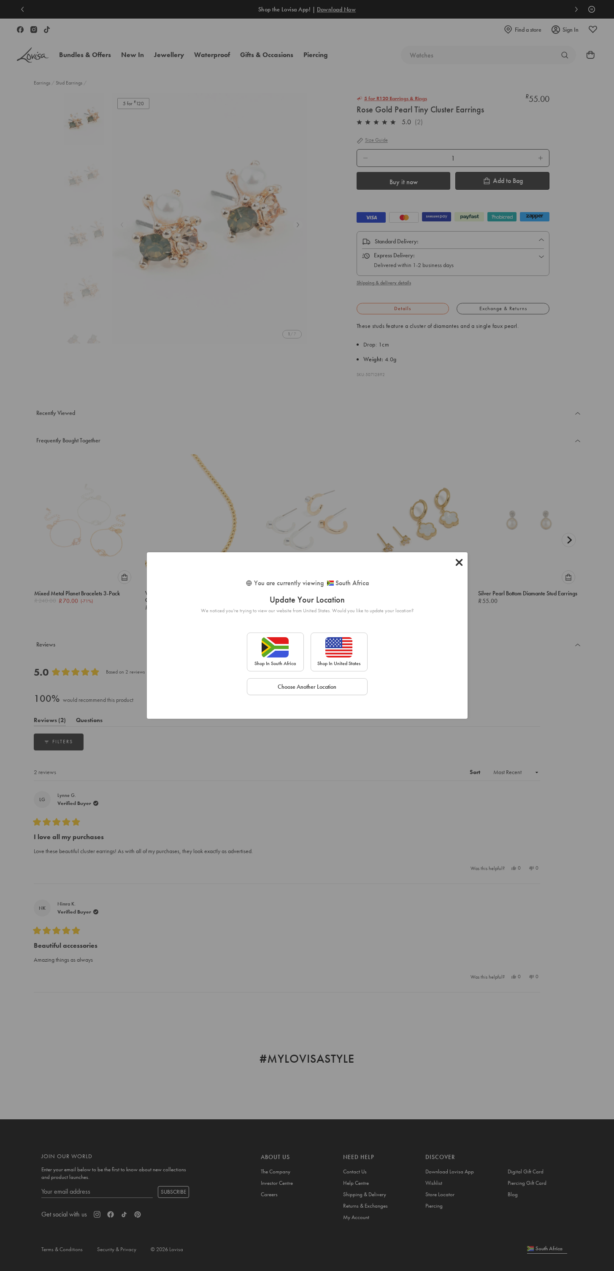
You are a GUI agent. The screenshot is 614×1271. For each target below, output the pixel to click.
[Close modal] (459, 562)
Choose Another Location (307, 686)
